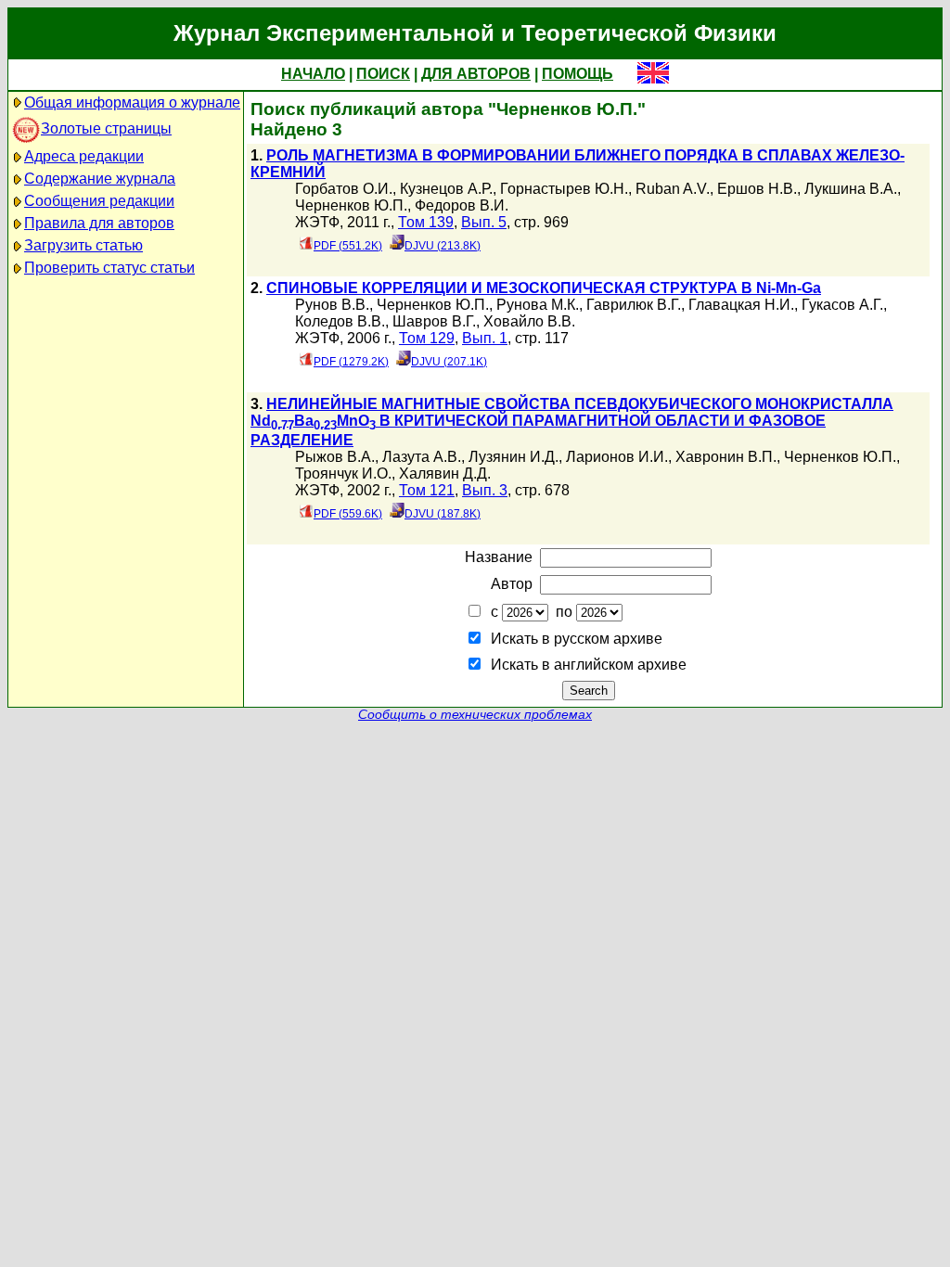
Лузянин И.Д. (513, 457)
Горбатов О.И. (343, 189)
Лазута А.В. (421, 457)
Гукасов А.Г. (842, 305)
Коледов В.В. (340, 321)
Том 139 (426, 222)
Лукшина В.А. (850, 189)
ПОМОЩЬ (577, 74)
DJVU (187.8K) (442, 513)
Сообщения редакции (99, 201)
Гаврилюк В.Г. (633, 305)
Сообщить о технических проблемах (475, 715)
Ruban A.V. (672, 189)
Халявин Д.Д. (445, 473)
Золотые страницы (106, 128)
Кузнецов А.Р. (446, 189)
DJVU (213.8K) (442, 245)
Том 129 (427, 338)
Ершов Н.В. (757, 189)
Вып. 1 (484, 338)
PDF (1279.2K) (351, 361)
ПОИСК (383, 74)
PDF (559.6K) (348, 513)
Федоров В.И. (461, 205)
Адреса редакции (84, 156)
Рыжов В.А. (335, 457)
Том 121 (427, 490)
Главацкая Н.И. (741, 305)
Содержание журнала (99, 178)
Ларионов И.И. (617, 457)
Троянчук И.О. (343, 473)
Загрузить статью (83, 245)
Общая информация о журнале (132, 102)
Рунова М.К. (537, 305)
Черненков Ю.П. (351, 205)
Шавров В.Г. (434, 321)
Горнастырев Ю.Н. (564, 189)
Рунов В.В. (332, 305)
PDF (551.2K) (348, 245)
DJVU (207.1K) (449, 361)
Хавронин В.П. (726, 457)
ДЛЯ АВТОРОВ (476, 74)
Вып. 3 (484, 490)
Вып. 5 (484, 222)
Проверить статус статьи (109, 267)
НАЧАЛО (313, 74)
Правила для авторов (99, 223)
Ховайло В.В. (529, 321)
